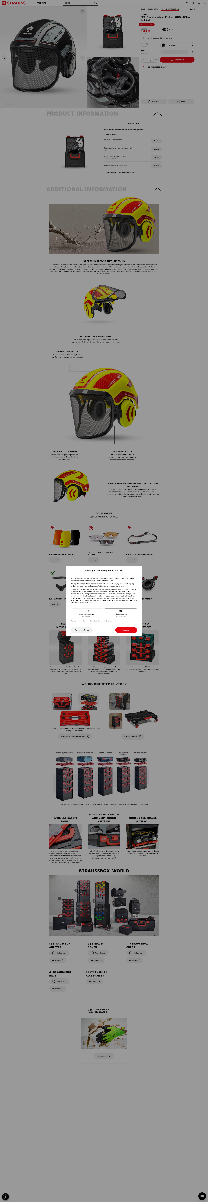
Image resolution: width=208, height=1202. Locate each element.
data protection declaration (102, 621)
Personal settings (82, 630)
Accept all (126, 630)
